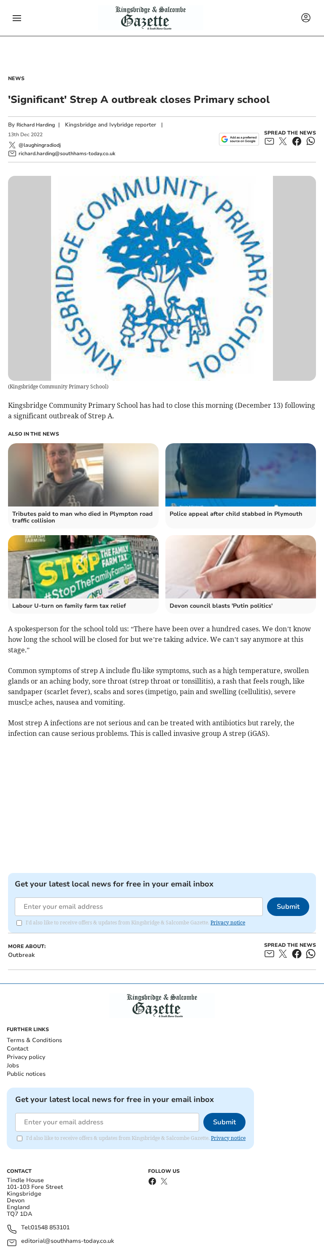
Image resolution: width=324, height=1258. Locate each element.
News (16, 78)
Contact (17, 1049)
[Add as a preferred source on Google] (239, 139)
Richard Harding (35, 124)
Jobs (13, 1065)
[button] (17, 18)
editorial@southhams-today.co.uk (67, 1241)
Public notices (26, 1074)
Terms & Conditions (34, 1040)
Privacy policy (26, 1057)
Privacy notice (228, 922)
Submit (288, 906)
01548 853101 (50, 1227)
